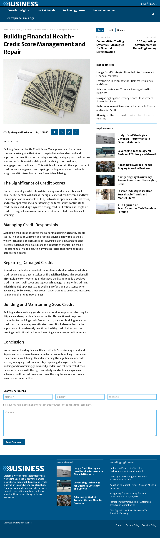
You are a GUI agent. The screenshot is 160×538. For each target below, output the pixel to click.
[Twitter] (62, 132)
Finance (121, 30)
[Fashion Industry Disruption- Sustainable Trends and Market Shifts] (105, 194)
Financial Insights (17, 30)
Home (5, 30)
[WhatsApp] (76, 132)
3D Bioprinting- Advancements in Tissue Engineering (144, 45)
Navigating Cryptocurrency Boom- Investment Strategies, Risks (137, 180)
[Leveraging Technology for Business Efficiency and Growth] (105, 152)
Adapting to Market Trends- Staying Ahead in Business (135, 166)
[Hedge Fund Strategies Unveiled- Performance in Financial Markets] (105, 138)
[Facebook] (54, 132)
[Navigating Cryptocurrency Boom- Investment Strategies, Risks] (105, 180)
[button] (153, 14)
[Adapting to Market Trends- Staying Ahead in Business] (105, 166)
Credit (110, 30)
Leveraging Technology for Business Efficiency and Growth (87, 485)
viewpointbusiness (21, 132)
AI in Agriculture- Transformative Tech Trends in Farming (137, 208)
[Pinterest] (69, 132)
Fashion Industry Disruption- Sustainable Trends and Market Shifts (136, 194)
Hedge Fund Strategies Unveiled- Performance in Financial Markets (134, 139)
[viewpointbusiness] (5, 132)
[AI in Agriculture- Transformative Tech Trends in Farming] (105, 208)
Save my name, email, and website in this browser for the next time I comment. (49, 404)
